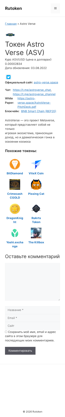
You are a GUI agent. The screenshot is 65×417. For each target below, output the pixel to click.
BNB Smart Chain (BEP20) (38, 111)
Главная (11, 23)
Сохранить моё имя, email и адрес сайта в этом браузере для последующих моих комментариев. (30, 336)
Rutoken (13, 8)
